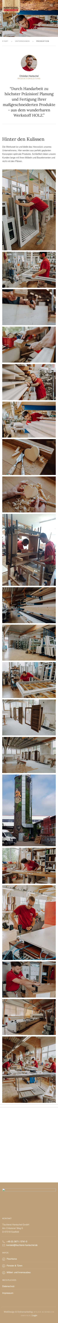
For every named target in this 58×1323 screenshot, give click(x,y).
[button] (51, 5)
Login (34, 1315)
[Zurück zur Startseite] (11, 5)
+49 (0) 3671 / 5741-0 (16, 1241)
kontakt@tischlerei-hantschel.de (21, 1245)
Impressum (7, 1292)
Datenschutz (8, 1286)
